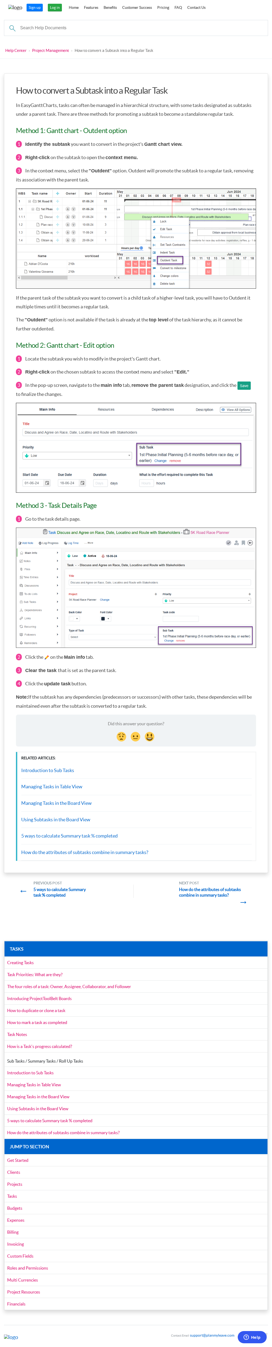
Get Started (17, 1160)
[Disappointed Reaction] (122, 736)
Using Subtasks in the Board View (55, 819)
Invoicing (15, 1244)
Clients (13, 1172)
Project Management (50, 50)
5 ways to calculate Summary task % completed (69, 836)
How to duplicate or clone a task (36, 1010)
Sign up (35, 7)
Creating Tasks (20, 962)
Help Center (16, 50)
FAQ (178, 7)
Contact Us (196, 7)
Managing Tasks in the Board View (56, 803)
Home (74, 7)
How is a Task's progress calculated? (39, 1046)
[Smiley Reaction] (150, 736)
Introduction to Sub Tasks (47, 770)
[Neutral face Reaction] (136, 736)
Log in (55, 7)
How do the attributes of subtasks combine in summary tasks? (84, 852)
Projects (14, 1184)
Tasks (12, 1196)
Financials (16, 1304)
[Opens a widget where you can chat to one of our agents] (252, 1337)
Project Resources (23, 1292)
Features (91, 7)
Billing (13, 1232)
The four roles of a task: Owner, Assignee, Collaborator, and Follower (69, 986)
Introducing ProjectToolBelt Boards (39, 998)
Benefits (110, 7)
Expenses (15, 1220)
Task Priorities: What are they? (34, 974)
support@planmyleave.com (212, 1335)
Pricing (163, 7)
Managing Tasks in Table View (51, 786)
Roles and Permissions (27, 1268)
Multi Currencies (22, 1280)
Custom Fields (20, 1256)
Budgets (14, 1208)
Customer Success (137, 7)
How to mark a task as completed (37, 1022)
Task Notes (17, 1034)
